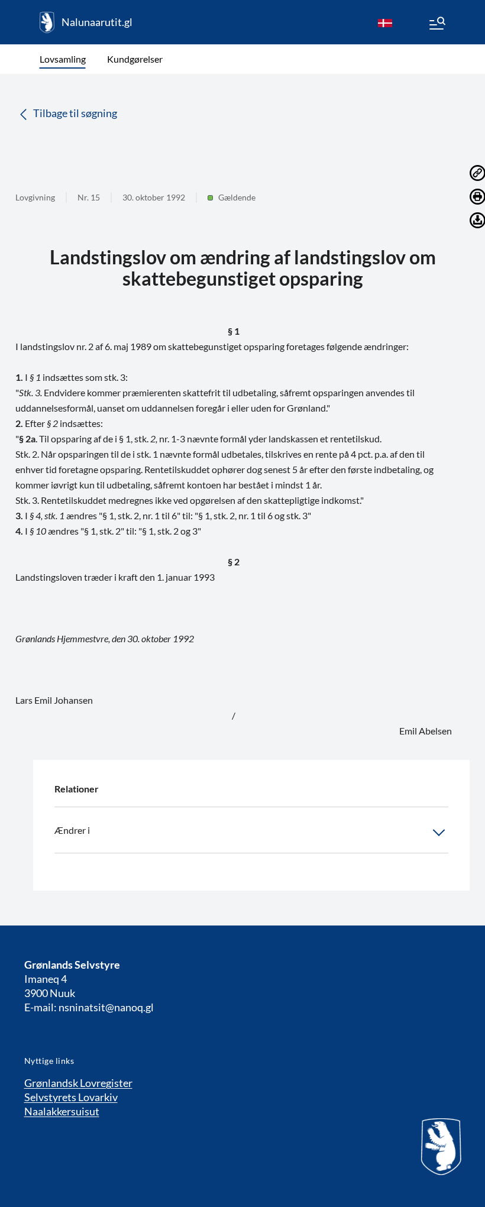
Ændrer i (72, 830)
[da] (385, 22)
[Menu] (436, 24)
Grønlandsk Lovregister (78, 1082)
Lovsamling (63, 58)
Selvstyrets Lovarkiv (71, 1097)
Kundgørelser (135, 58)
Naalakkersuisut (61, 1111)
